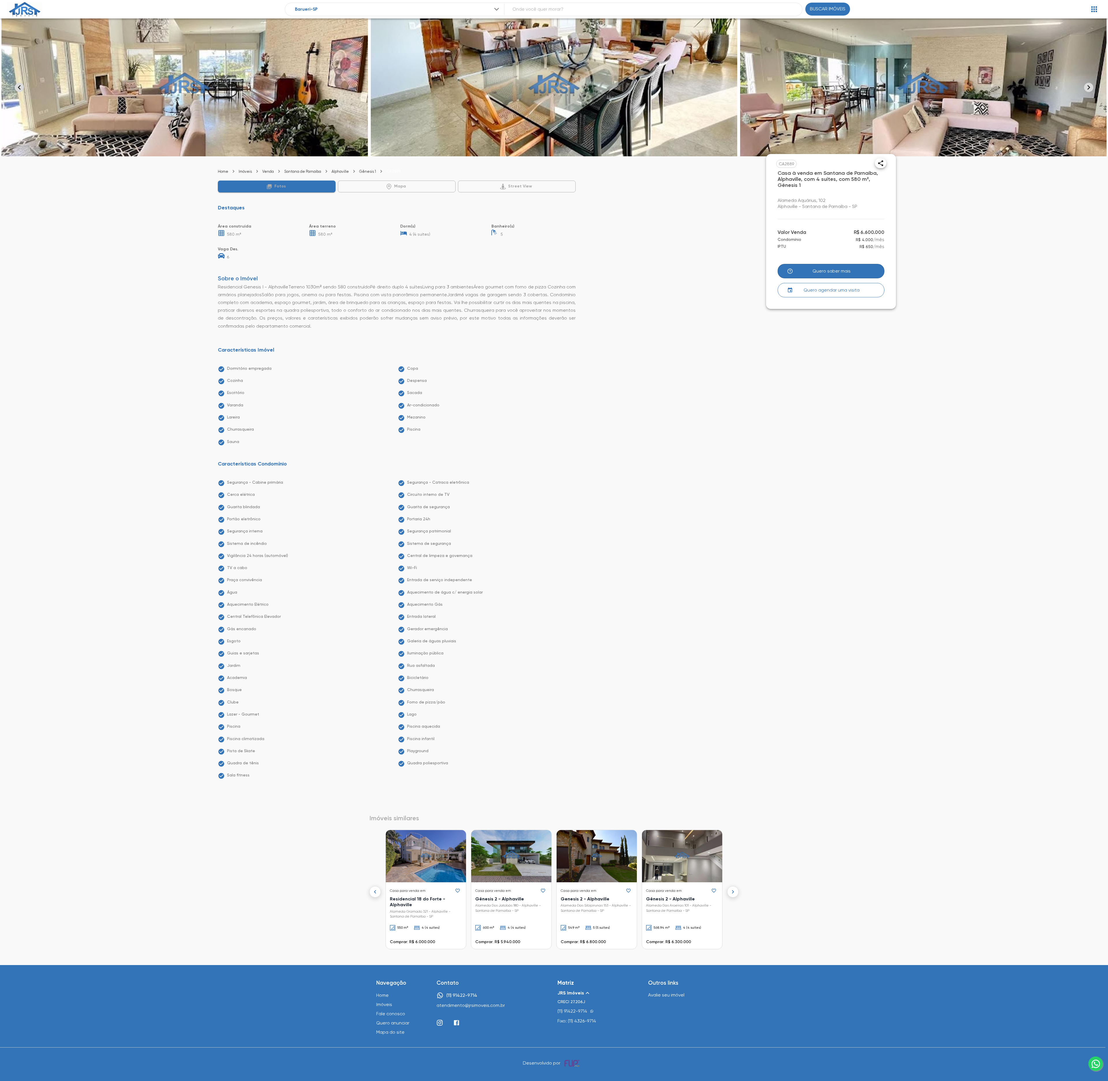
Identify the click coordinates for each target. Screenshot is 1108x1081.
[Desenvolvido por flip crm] (572, 1063)
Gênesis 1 (367, 171)
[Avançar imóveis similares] (733, 892)
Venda (268, 171)
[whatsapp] (1095, 1063)
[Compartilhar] (880, 163)
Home (223, 171)
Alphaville (340, 171)
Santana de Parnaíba (302, 171)
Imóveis (245, 171)
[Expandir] (497, 9)
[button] (277, 186)
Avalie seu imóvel (666, 995)
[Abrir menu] (1094, 9)
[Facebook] (456, 1023)
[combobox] (397, 9)
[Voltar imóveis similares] (375, 892)
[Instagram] (440, 1023)
